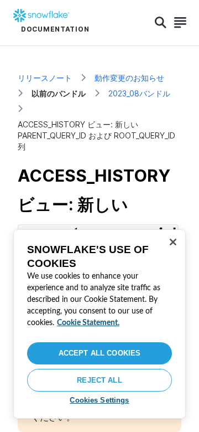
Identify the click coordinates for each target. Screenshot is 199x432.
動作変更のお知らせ (129, 78)
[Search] (160, 22)
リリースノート (45, 78)
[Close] (173, 242)
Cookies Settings (99, 400)
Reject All (99, 380)
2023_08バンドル (139, 93)
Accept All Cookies (99, 353)
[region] (99, 324)
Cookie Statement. (88, 323)
